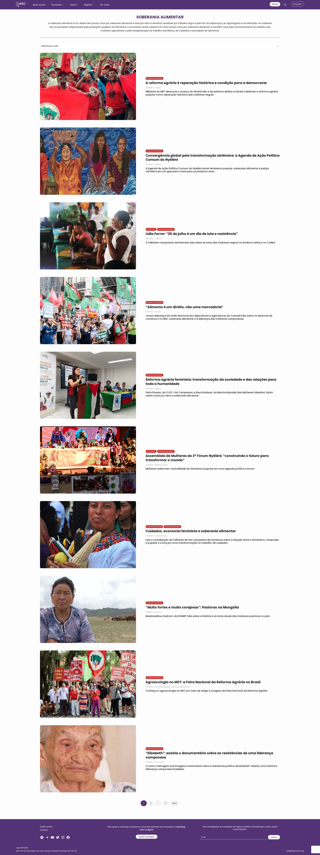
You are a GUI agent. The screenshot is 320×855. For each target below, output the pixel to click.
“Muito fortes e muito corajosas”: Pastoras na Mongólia (192, 607)
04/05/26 (149, 388)
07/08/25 (149, 612)
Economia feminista (154, 526)
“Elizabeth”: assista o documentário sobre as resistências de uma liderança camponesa (209, 755)
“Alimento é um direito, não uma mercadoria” (184, 307)
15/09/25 (149, 465)
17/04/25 (149, 762)
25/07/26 (149, 238)
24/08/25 (149, 536)
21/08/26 (149, 164)
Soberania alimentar (154, 78)
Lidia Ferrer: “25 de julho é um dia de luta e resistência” (192, 234)
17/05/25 (149, 687)
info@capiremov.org (295, 851)
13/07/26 (149, 311)
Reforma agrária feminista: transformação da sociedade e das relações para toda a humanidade (211, 381)
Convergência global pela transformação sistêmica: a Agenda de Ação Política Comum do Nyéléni (213, 157)
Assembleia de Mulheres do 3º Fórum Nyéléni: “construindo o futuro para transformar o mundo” (207, 458)
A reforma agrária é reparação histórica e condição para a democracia (206, 83)
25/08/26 (149, 87)
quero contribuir (146, 836)
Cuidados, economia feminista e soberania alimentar (191, 531)
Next (174, 803)
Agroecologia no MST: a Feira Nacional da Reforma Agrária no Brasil (203, 682)
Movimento (151, 229)
